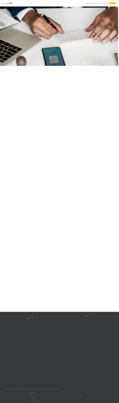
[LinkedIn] (86, 318)
